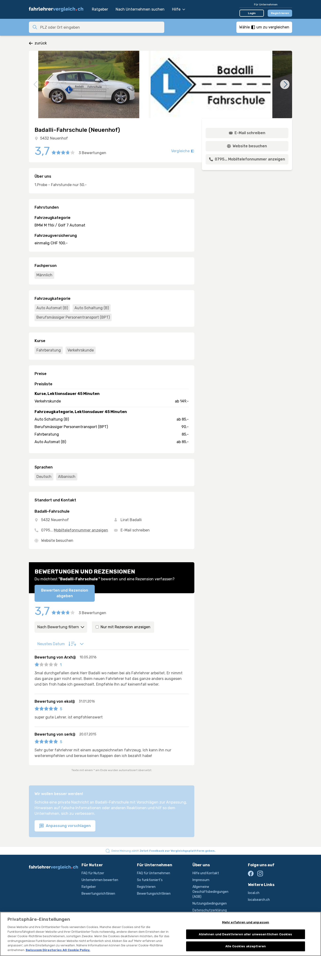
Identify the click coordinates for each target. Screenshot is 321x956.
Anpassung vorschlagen (68, 825)
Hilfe (176, 9)
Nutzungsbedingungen (209, 903)
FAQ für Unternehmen (153, 873)
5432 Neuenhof (54, 138)
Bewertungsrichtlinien (98, 894)
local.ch (253, 893)
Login (252, 13)
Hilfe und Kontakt (205, 873)
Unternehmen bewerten (100, 880)
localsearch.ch (259, 900)
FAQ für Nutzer (93, 873)
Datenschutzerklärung (209, 910)
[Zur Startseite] (58, 9)
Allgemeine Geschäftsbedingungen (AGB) (210, 892)
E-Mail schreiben (135, 530)
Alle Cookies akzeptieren (245, 946)
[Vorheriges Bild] (36, 84)
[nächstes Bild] (285, 84)
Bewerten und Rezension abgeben (64, 593)
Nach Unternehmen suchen (140, 9)
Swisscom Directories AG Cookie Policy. (58, 950)
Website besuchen (57, 540)
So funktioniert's (150, 880)
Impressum (200, 880)
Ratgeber (100, 9)
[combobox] (100, 27)
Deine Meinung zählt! (163, 850)
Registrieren (280, 13)
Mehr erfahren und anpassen (245, 922)
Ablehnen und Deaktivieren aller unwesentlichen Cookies (245, 934)
